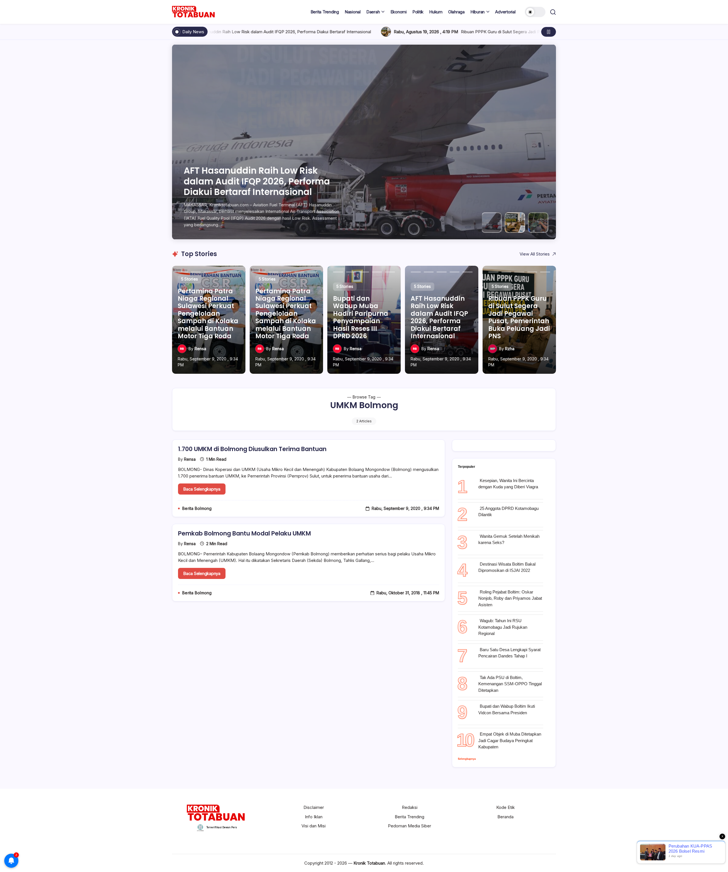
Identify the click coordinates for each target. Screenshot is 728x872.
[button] (535, 12)
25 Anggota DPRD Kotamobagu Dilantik (508, 511)
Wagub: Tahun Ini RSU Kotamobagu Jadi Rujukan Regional (502, 627)
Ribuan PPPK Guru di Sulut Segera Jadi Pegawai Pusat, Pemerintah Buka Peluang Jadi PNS (367, 31)
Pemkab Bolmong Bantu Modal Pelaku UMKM (244, 533)
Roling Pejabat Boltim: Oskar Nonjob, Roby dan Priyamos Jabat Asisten (510, 598)
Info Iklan (313, 816)
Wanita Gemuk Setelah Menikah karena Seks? (508, 539)
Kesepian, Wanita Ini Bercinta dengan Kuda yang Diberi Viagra (508, 483)
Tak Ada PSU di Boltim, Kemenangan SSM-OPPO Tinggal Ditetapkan (510, 684)
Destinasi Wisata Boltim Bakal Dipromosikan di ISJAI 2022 (506, 567)
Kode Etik (505, 807)
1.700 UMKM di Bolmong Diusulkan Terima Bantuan (252, 449)
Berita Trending (409, 816)
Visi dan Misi (313, 826)
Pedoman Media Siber (409, 826)
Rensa (200, 348)
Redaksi (409, 807)
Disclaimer (313, 807)
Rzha (509, 348)
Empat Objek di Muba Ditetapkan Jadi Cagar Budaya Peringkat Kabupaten (509, 740)
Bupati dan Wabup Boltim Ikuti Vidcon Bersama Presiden (506, 709)
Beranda (505, 816)
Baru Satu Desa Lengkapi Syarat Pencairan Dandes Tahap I (509, 653)
